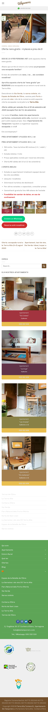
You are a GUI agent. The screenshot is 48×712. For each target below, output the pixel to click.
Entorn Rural (7, 554)
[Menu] (3, 3)
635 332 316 (31, 634)
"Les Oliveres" (24, 422)
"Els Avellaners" (24, 475)
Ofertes (4, 46)
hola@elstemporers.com (24, 630)
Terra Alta (34, 102)
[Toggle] (45, 549)
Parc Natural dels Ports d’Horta (15, 511)
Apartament (24, 313)
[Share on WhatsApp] (16, 234)
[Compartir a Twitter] (24, 234)
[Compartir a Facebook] (20, 234)
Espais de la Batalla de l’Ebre (14, 524)
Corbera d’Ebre (8, 503)
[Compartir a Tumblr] (32, 234)
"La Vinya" (24, 369)
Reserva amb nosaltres (14, 225)
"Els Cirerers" (24, 316)
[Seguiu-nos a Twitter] (26, 622)
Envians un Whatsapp (13, 219)
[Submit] (44, 266)
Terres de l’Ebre (9, 494)
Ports (38, 96)
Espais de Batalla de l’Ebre (13, 96)
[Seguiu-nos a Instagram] (22, 622)
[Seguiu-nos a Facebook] (18, 622)
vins (12, 99)
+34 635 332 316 (25, 8)
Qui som (5, 545)
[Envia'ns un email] (30, 622)
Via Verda (18, 93)
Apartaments (7, 550)
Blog (3, 567)
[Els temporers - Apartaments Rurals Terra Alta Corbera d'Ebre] (24, 3)
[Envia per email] (28, 234)
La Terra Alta (7, 499)
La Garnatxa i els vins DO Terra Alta (17, 520)
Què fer (5, 558)
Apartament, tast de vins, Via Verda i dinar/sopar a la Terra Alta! (35, 245)
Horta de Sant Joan (10, 516)
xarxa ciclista (31, 93)
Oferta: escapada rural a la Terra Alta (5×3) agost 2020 (12, 245)
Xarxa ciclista (8, 529)
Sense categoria (13, 46)
